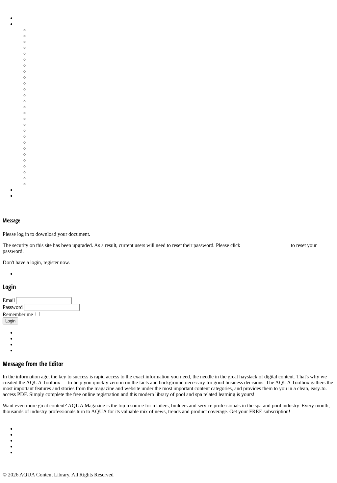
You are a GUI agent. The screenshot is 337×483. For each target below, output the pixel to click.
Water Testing (43, 166)
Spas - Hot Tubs (46, 154)
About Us (26, 428)
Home (22, 18)
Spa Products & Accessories (58, 148)
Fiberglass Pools (46, 53)
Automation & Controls (53, 41)
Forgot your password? (266, 245)
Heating (37, 71)
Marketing (39, 172)
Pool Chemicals (45, 89)
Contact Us (27, 446)
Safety (35, 124)
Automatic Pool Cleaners (55, 35)
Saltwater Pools (45, 178)
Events (23, 440)
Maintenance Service (50, 83)
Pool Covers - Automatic (54, 95)
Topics (23, 24)
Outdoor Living (45, 184)
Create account (31, 350)
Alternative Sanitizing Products (61, 30)
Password (13, 307)
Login (22, 195)
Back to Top (15, 463)
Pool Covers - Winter (51, 101)
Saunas (36, 136)
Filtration (38, 59)
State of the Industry (50, 160)
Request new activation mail (45, 344)
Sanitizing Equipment (51, 130)
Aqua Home (28, 189)
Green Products (45, 65)
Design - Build (44, 47)
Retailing (38, 118)
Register (24, 273)
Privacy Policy (31, 452)
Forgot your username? (40, 338)
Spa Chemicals (44, 142)
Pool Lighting (43, 107)
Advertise (26, 434)
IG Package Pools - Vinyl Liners (62, 77)
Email (9, 300)
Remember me (18, 314)
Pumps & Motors (47, 112)
